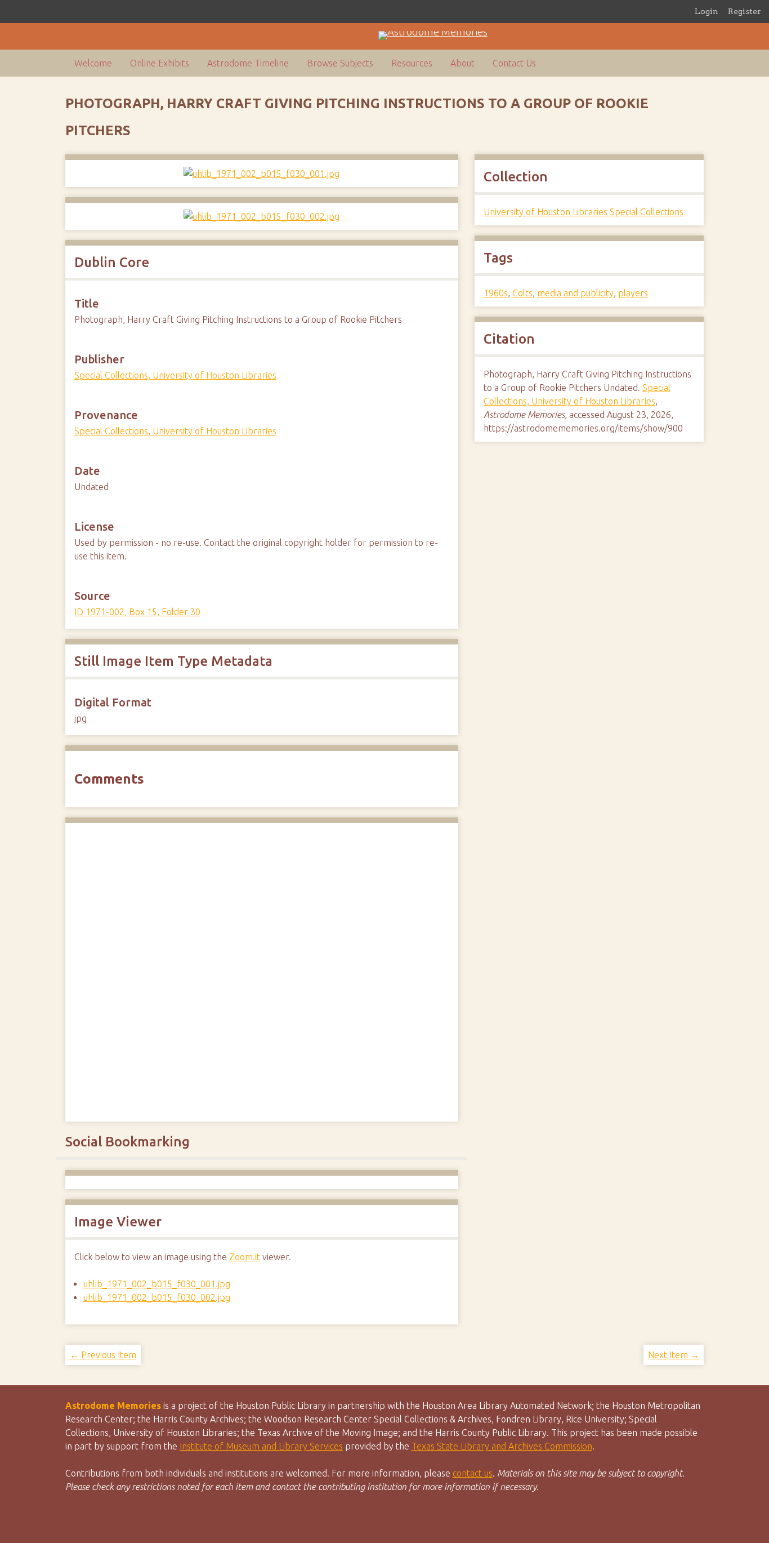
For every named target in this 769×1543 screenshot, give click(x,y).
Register (744, 11)
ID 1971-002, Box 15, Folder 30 (137, 612)
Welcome (93, 63)
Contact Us (514, 63)
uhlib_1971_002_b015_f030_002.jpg (156, 1297)
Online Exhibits (159, 63)
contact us (473, 1473)
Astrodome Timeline (248, 63)
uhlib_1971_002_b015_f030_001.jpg (156, 1284)
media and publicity (575, 293)
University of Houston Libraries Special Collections (583, 212)
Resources (411, 63)
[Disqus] (261, 970)
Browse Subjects (340, 63)
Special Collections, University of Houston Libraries (175, 375)
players (633, 293)
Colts (522, 293)
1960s (496, 293)
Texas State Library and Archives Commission (502, 1446)
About (462, 63)
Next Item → (673, 1355)
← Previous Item (103, 1355)
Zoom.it (244, 1257)
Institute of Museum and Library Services (261, 1446)
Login (706, 11)
